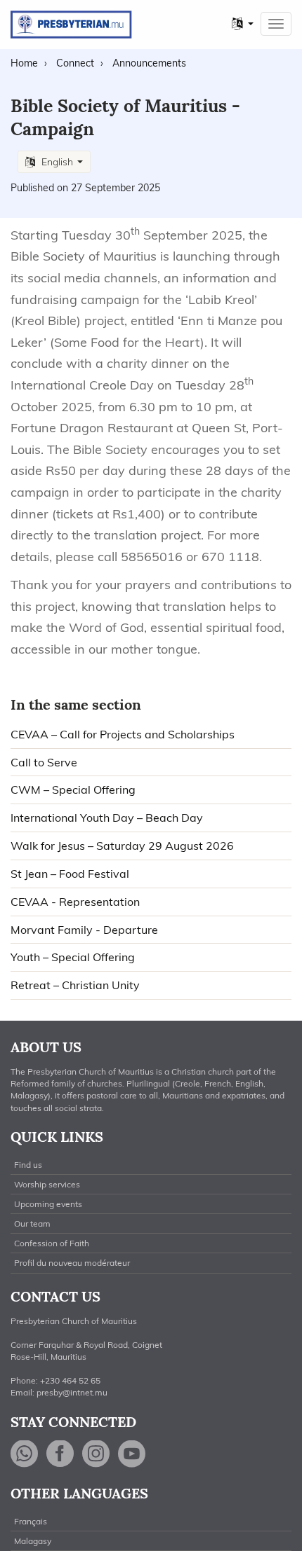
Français (30, 1521)
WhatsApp (25, 1454)
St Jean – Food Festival (70, 874)
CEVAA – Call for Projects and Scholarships (123, 734)
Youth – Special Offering (73, 957)
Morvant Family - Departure (84, 930)
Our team (32, 1223)
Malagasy (32, 1541)
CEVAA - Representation (75, 902)
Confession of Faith (51, 1243)
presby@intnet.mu (72, 1392)
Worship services (47, 1184)
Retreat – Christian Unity (75, 985)
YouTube (132, 1454)
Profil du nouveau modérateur (72, 1262)
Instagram (96, 1454)
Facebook (60, 1454)
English (57, 162)
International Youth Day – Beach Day (107, 818)
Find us (28, 1164)
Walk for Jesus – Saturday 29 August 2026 (122, 846)
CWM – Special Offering (73, 790)
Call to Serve (44, 762)
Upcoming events (48, 1204)
